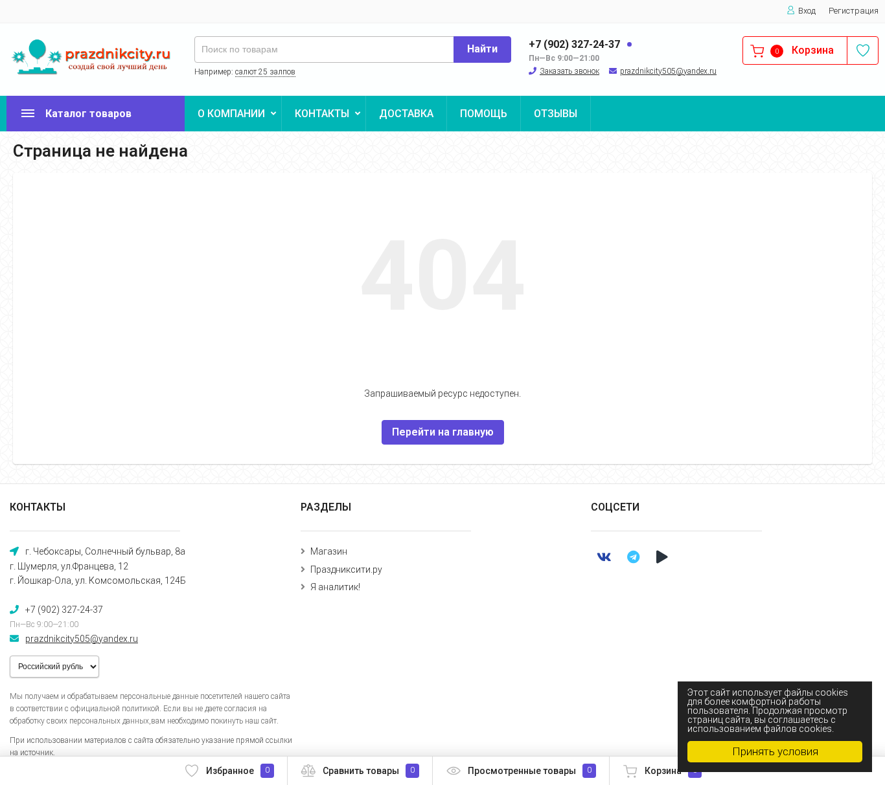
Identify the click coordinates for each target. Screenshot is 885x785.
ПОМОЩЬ (483, 113)
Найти (482, 49)
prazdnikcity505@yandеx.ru (668, 71)
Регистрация (854, 11)
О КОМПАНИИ (231, 113)
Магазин (328, 551)
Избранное (238, 771)
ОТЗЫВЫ (555, 113)
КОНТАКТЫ (322, 113)
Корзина (671, 771)
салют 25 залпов (265, 71)
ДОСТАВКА (406, 113)
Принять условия (775, 751)
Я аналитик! (335, 587)
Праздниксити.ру (346, 569)
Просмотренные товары (530, 771)
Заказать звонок (569, 71)
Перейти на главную (443, 432)
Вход (807, 11)
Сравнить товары (369, 771)
